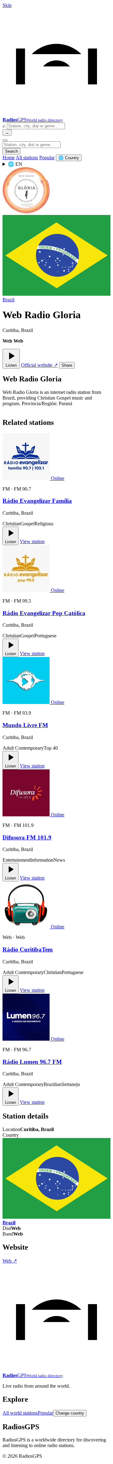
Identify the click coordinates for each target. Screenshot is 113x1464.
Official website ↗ (39, 365)
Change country (70, 1413)
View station (32, 541)
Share (67, 365)
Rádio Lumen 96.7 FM (32, 1061)
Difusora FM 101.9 (27, 837)
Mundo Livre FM (25, 725)
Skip (7, 5)
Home (9, 157)
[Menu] (5, 140)
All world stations (20, 1413)
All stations (27, 157)
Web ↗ (10, 1260)
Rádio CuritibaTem (28, 949)
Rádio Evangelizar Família (37, 500)
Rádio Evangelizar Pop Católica (44, 613)
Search (11, 151)
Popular (47, 157)
